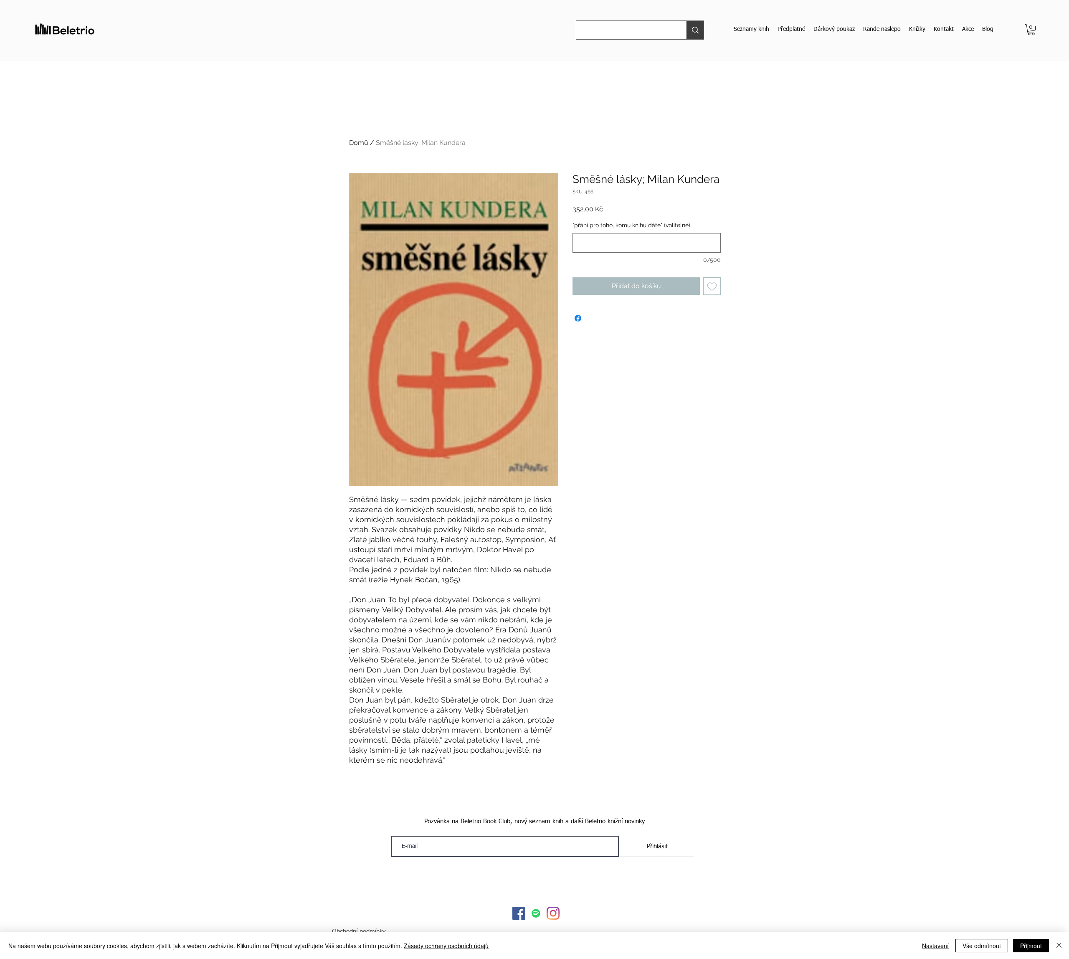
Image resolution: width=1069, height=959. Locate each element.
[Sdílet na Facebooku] (578, 318)
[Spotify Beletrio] (535, 913)
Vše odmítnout (982, 945)
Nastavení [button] (935, 945)
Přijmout (1031, 945)
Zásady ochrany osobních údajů (446, 945)
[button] (1031, 29)
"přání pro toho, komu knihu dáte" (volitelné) (631, 225)
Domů (358, 143)
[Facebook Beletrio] (518, 913)
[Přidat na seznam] (712, 286)
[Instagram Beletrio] (553, 913)
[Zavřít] (1059, 945)
